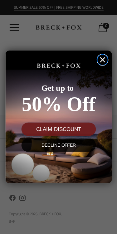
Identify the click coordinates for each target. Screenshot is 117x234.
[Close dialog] (102, 60)
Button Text (58, 165)
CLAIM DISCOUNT (58, 129)
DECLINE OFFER (58, 145)
